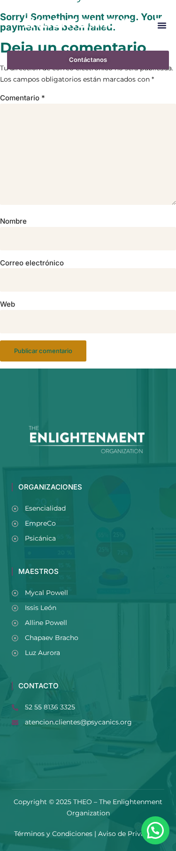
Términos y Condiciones (53, 833)
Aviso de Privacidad (130, 833)
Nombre (13, 221)
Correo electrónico (32, 263)
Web (7, 304)
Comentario (22, 98)
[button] (162, 25)
